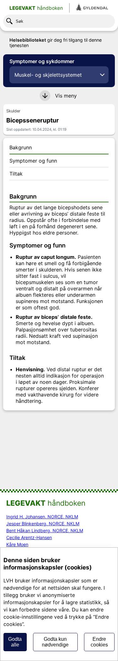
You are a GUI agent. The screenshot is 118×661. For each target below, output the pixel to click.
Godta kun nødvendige (55, 641)
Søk (19, 21)
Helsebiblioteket (27, 40)
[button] (59, 95)
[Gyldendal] (92, 7)
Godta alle (15, 641)
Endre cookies (99, 641)
